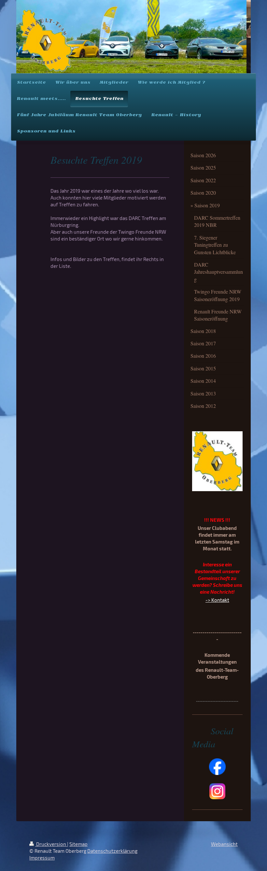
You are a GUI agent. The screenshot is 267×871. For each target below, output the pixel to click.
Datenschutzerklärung (112, 851)
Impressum (42, 858)
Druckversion (51, 844)
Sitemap (78, 844)
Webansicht (224, 844)
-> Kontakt (217, 600)
